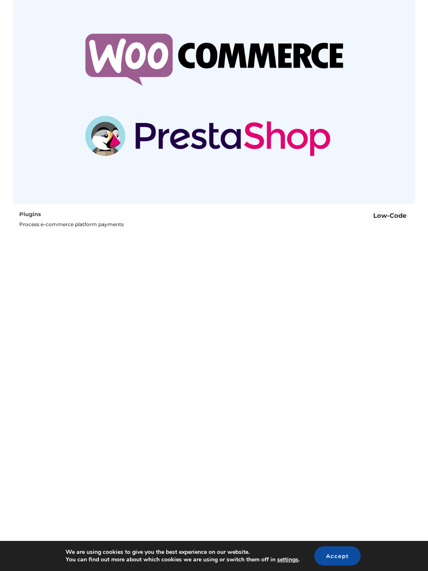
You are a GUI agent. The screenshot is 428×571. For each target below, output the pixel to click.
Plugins (30, 214)
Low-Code (389, 215)
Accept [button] (337, 556)
